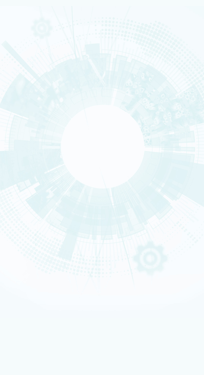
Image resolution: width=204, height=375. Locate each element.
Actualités (12, 319)
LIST (13, 127)
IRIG (21, 368)
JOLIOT (13, 133)
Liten (21, 340)
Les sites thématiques (17, 278)
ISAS (13, 116)
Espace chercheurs (21, 266)
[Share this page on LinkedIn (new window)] (26, 166)
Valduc (13, 208)
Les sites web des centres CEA (21, 291)
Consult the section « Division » (14, 68)
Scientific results (18, 101)
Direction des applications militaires (28, 283)
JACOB (13, 131)
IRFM (21, 364)
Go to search (139, 291)
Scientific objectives (20, 53)
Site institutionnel (96, 242)
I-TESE (13, 119)
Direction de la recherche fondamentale (30, 289)
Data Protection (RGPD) (18, 216)
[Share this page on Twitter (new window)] (25, 162)
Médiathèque (15, 262)
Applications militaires (17, 34)
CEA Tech (166, 297)
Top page (5, 202)
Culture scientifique (17, 256)
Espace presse (19, 323)
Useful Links (167, 293)
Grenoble (17, 299)
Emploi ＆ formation (17, 250)
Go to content (137, 287)
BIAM (13, 139)
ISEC (13, 118)
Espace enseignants (21, 268)
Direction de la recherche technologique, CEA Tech (34, 287)
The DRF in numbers (19, 60)
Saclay (16, 293)
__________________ (21, 274)
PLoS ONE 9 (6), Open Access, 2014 (27, 178)
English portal (19, 276)
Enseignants (15, 258)
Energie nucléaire (16, 36)
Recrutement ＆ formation (18, 31)
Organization (16, 57)
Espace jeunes (19, 270)
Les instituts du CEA (16, 328)
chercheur (14, 252)
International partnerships (24, 86)
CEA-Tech (14, 38)
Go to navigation (138, 289)
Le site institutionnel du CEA (25, 281)
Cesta (13, 210)
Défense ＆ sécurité (17, 71)
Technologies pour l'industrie (19, 77)
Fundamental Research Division (172, 298)
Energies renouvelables (18, 75)
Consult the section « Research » (15, 90)
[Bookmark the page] (17, 153)
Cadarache (18, 297)
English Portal (167, 291)
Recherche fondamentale (18, 40)
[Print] (11, 149)
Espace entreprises (21, 272)
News (11, 43)
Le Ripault (14, 212)
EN (160, 287)
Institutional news (19, 104)
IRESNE (13, 114)
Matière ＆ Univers (16, 79)
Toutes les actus (20, 321)
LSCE (13, 135)
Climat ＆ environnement (18, 82)
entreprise (14, 254)
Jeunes (14, 260)
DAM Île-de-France (17, 206)
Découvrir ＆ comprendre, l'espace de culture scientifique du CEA (40, 313)
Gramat (14, 214)
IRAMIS (21, 362)
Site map (11, 219)
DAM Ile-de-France (21, 301)
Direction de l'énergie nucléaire (26, 285)
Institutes (14, 64)
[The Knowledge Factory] (31, 21)
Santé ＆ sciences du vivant (19, 81)
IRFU (21, 366)
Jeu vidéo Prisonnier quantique (26, 317)
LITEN (13, 121)
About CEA (166, 295)
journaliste (14, 249)
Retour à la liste (10, 198)
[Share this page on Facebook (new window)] (26, 157)
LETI (13, 125)
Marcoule (14, 204)
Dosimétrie (14, 264)
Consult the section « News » (13, 109)
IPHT (13, 141)
